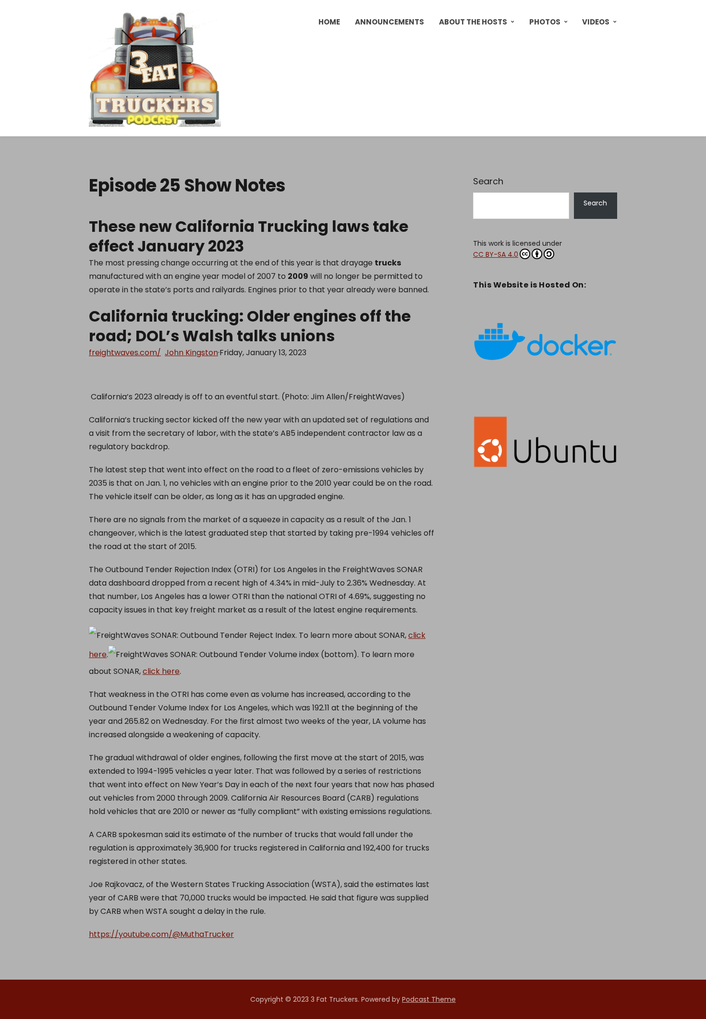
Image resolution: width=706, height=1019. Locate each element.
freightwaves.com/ (125, 352)
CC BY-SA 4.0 (495, 254)
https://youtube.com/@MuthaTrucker (161, 934)
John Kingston (191, 352)
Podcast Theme (429, 999)
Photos (544, 22)
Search (488, 181)
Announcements (389, 22)
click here (161, 671)
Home (329, 22)
